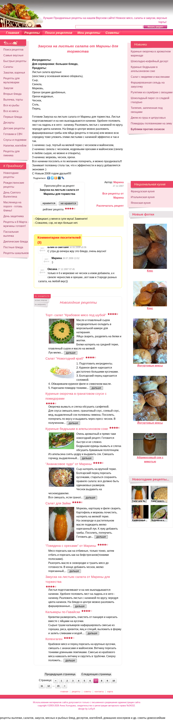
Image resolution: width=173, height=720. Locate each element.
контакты (99, 691)
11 (42, 686)
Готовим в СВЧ (12, 134)
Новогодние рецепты (11, 175)
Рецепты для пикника (11, 153)
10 (114, 681)
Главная (12, 32)
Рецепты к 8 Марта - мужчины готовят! (16, 224)
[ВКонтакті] (49, 178)
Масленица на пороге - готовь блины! (12, 206)
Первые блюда (12, 116)
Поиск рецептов (58, 32)
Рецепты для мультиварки (11, 80)
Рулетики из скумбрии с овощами (151, 92)
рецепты (76, 691)
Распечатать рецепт (110, 205)
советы (87, 691)
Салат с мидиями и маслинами (150, 76)
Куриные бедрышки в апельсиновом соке (144, 69)
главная (64, 691)
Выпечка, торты (13, 99)
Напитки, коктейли (14, 145)
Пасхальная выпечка (11, 233)
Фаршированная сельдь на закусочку (148, 84)
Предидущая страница (60, 674)
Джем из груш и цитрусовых (148, 117)
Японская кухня (141, 202)
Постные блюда (13, 247)
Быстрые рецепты (14, 61)
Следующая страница (96, 674)
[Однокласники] (56, 178)
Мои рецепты (88, 32)
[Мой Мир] (59, 178)
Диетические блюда (15, 241)
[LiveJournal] (63, 178)
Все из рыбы (11, 105)
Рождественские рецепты (13, 184)
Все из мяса (10, 111)
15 (58, 686)
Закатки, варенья (14, 72)
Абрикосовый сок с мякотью (150, 459)
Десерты (8, 122)
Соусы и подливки (14, 139)
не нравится (68, 203)
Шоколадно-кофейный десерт (149, 61)
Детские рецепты (14, 128)
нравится (49, 203)
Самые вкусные (13, 55)
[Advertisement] (147, 156)
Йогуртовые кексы (150, 365)
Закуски (8, 88)
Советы (112, 32)
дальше (71, 352)
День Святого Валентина (12, 194)
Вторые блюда (12, 93)
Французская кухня (143, 191)
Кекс (150, 270)
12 (48, 686)
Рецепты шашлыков (16, 253)
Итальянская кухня (143, 197)
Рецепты (32, 32)
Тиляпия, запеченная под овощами (147, 109)
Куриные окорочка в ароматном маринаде (151, 53)
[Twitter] (52, 178)
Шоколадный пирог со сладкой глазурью (150, 100)
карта (110, 691)
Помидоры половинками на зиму (151, 123)
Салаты (8, 66)
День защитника (13, 216)
